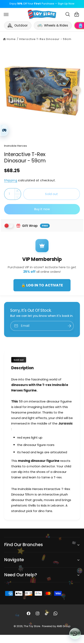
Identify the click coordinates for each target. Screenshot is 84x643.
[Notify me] (69, 326)
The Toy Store (32, 626)
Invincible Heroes (15, 146)
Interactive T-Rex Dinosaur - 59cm (45, 39)
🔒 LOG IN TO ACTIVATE (42, 285)
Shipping (10, 180)
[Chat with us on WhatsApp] (75, 633)
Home (11, 39)
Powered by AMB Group (56, 626)
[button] (6, 14)
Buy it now (42, 209)
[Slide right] (76, 90)
